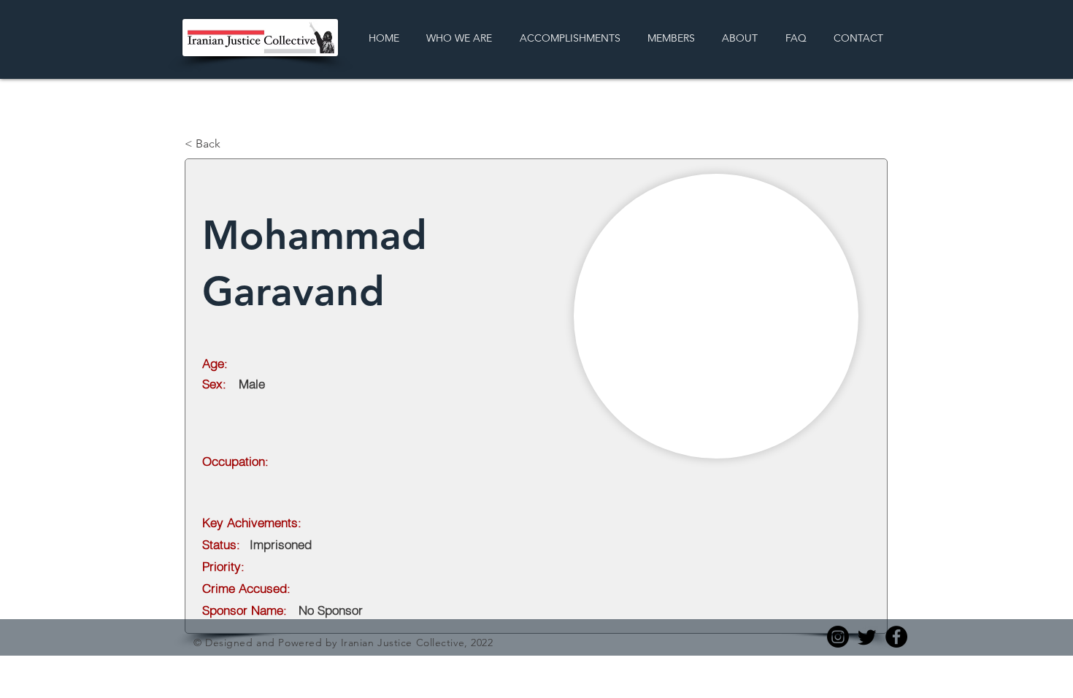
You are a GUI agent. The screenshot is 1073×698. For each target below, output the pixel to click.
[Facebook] (896, 637)
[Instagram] (838, 637)
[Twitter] (867, 637)
